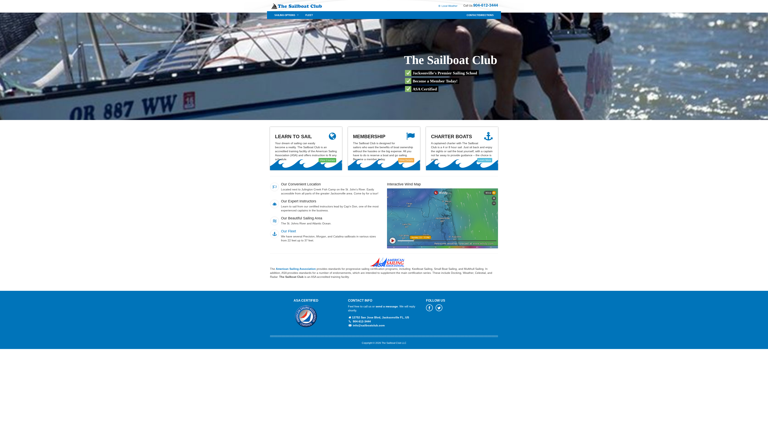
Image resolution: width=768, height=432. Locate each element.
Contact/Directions (480, 15)
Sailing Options (284, 15)
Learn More (484, 160)
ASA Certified (306, 300)
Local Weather (449, 5)
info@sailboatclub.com (369, 325)
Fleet (309, 15)
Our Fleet (288, 231)
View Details (406, 160)
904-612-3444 (485, 5)
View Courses (327, 160)
